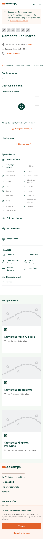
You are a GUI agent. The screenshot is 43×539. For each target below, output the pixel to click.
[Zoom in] (37, 99)
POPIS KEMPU (8, 66)
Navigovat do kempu (23, 129)
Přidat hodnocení (23, 144)
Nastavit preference (21, 533)
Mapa (30, 44)
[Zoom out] (37, 103)
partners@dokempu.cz (19, 21)
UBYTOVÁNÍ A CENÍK (23, 66)
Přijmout (21, 526)
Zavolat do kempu (13, 53)
